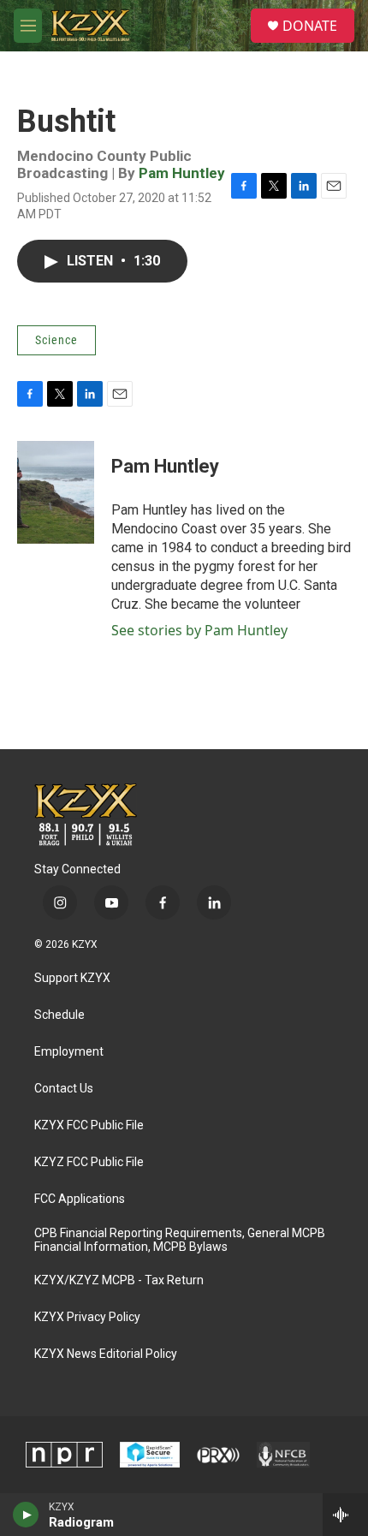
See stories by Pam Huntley (199, 630)
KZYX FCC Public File (89, 1125)
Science (56, 340)
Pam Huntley (182, 173)
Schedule (59, 1015)
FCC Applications (79, 1199)
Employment (69, 1051)
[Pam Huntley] (55, 492)
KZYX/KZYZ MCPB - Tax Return (119, 1280)
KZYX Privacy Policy (87, 1317)
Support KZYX (72, 978)
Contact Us (63, 1088)
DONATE (309, 25)
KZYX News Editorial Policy (105, 1354)
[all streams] (345, 1514)
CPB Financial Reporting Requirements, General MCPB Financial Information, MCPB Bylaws (179, 1240)
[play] (26, 1514)
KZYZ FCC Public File (89, 1162)
